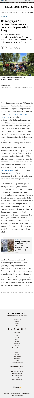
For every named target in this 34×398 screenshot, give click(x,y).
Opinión (17, 360)
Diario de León (17, 369)
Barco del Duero (18, 2)
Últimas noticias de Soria (17, 362)
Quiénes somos (17, 319)
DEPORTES (23, 13)
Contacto (17, 323)
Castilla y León (17, 343)
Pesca (4, 292)
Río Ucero (9, 292)
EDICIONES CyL (28, 0)
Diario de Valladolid (17, 373)
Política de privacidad (15, 393)
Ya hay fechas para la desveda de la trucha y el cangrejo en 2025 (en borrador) (22, 246)
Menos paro (10, 2)
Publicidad (17, 321)
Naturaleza (27, 292)
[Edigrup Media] (17, 387)
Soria (17, 335)
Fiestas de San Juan (17, 348)
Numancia (17, 339)
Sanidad (17, 350)
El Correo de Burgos (17, 375)
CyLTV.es (17, 377)
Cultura (17, 345)
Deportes (17, 341)
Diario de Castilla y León (17, 371)
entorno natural (7, 170)
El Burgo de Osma (18, 292)
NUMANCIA (16, 13)
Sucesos (17, 352)
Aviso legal (6, 393)
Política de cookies (25, 393)
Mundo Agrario (17, 356)
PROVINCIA (8, 13)
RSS (17, 325)
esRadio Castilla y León (17, 379)
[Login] (32, 7)
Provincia (4, 17)
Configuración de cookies (17, 395)
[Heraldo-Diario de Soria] (17, 7)
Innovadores (17, 358)
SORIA (2, 13)
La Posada (17, 354)
